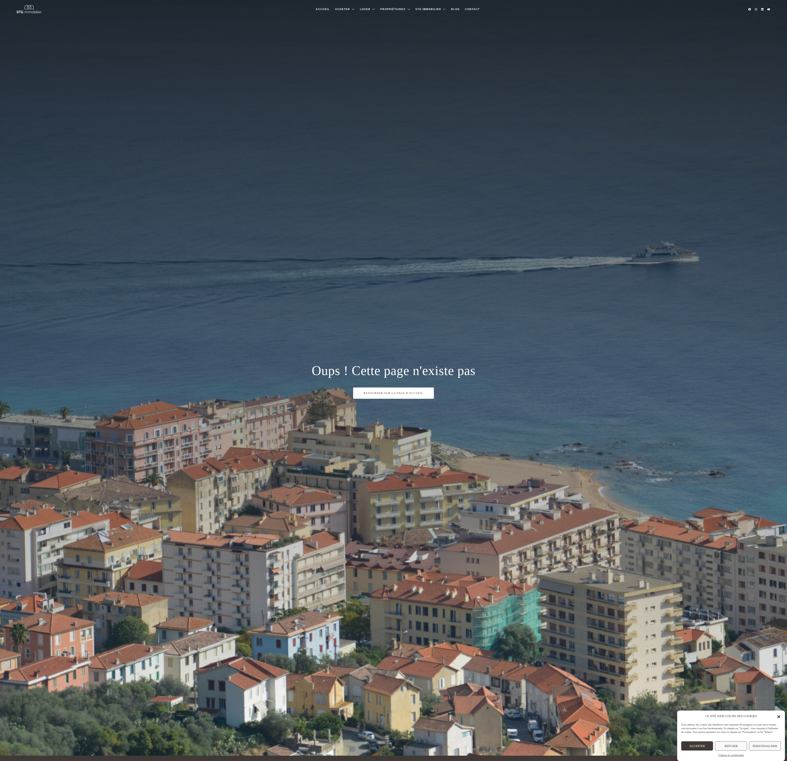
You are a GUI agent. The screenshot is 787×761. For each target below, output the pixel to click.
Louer (365, 9)
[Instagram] (756, 9)
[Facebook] (749, 9)
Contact (472, 9)
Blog (455, 9)
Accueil (323, 9)
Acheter (342, 9)
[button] (779, 716)
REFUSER (731, 746)
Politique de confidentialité (731, 755)
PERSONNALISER (765, 746)
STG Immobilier (428, 9)
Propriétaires (393, 9)
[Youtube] (768, 9)
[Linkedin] (762, 9)
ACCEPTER (697, 746)
